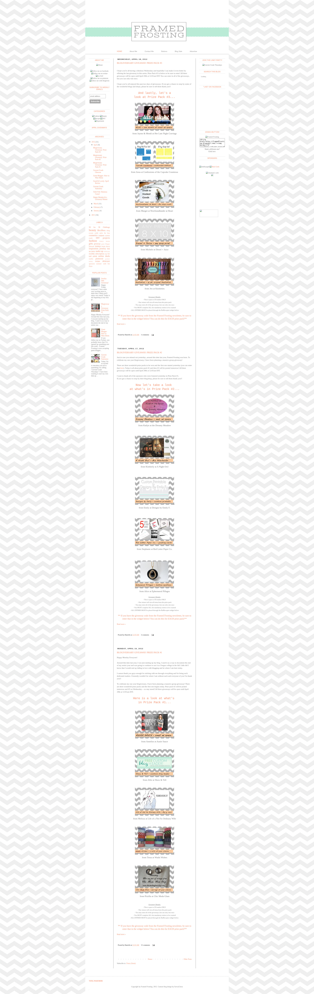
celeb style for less (102, 233)
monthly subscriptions (96, 254)
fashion (93, 240)
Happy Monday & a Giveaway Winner (100, 198)
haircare (91, 246)
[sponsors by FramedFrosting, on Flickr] (214, 167)
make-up (99, 251)
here (122, 368)
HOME (119, 51)
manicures (107, 251)
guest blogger (105, 244)
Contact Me (149, 51)
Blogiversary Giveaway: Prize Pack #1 (139, 652)
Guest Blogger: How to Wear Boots (101, 177)
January (96, 211)
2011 (93, 215)
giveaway (97, 244)
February (97, 207)
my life (107, 254)
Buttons (164, 51)
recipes (97, 261)
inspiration (93, 248)
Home (150, 959)
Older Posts (188, 959)
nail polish (93, 256)
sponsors (92, 264)
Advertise (193, 51)
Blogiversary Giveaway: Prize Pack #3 (139, 63)
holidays (98, 246)
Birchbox (101, 230)
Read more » (121, 324)
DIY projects (103, 238)
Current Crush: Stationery (98, 187)
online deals (104, 256)
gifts (91, 244)
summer (98, 264)
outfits (91, 259)
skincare (106, 261)
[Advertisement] (211, 192)
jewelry (102, 248)
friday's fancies (104, 241)
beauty (92, 230)
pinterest (99, 259)
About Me (133, 51)
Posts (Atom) (131, 963)
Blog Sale (178, 51)
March (96, 204)
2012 (93, 142)
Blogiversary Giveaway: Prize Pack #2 (139, 352)
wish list (106, 264)
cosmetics (93, 235)
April (95, 145)
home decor (106, 246)
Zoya (90, 266)
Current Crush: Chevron (98, 171)
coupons (101, 235)
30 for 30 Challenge (99, 227)
